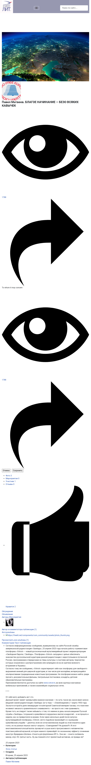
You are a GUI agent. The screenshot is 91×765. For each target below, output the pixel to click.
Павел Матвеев (12, 761)
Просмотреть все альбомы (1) (15, 640)
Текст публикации (23, 643)
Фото (9, 475)
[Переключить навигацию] (36, 8)
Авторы (5, 617)
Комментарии (8, 643)
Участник (11, 481)
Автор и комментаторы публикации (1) (19, 629)
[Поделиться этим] (45, 242)
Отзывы (10, 484)
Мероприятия (12, 478)
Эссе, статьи (11, 749)
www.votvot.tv (49, 683)
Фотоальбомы (8, 632)
